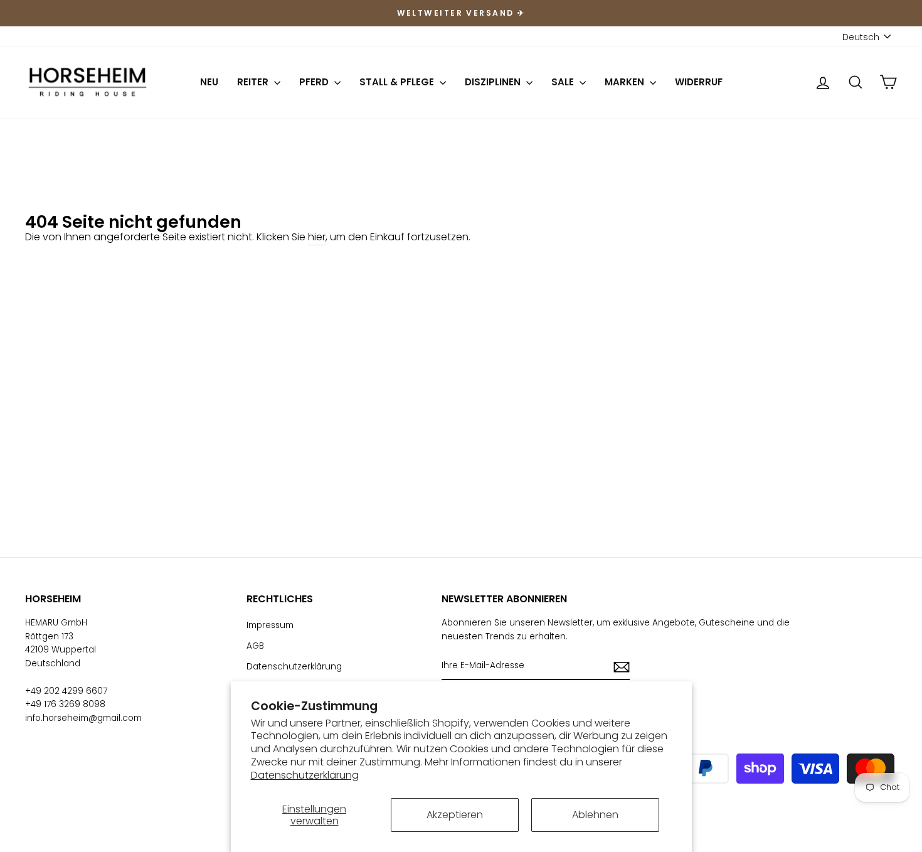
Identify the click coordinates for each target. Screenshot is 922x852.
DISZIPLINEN (494, 81)
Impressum (270, 625)
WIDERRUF (699, 81)
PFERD (315, 81)
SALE (563, 81)
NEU (209, 81)
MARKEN (626, 81)
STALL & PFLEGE (398, 81)
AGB (255, 646)
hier (317, 237)
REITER (254, 81)
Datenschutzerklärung (305, 775)
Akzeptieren (455, 814)
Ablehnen (595, 814)
